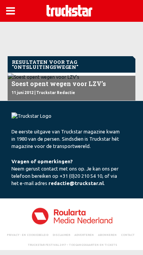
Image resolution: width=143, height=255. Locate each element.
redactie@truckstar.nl (76, 183)
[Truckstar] (69, 10)
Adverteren (84, 234)
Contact (128, 234)
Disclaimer (61, 234)
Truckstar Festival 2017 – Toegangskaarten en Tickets (72, 244)
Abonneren (107, 234)
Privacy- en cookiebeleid (27, 234)
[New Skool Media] (71, 216)
